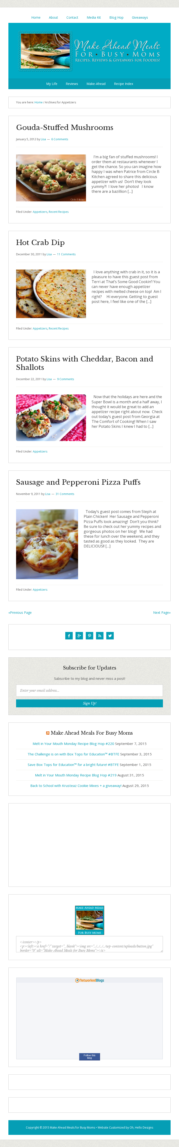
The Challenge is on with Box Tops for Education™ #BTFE (73, 754)
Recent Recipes (59, 212)
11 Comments (66, 254)
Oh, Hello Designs (141, 1127)
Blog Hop (116, 17)
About (53, 17)
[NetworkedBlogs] (89, 981)
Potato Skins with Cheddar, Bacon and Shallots (84, 363)
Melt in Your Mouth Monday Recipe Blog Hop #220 (73, 743)
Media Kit (94, 17)
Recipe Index (123, 83)
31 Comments (65, 494)
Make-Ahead (96, 83)
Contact (72, 17)
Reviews (72, 83)
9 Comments (65, 379)
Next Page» (162, 612)
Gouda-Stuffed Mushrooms (64, 127)
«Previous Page (20, 612)
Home (36, 17)
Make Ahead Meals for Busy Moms (72, 1127)
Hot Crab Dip (40, 242)
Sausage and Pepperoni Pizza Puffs (78, 482)
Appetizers (40, 212)
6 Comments (59, 139)
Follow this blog (90, 1056)
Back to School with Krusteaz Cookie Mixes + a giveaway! (75, 785)
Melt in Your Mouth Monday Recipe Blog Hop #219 (76, 775)
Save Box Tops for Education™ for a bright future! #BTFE (73, 764)
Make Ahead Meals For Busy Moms (89, 50)
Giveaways (140, 17)
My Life (51, 83)
